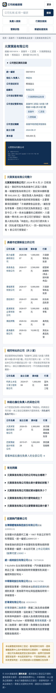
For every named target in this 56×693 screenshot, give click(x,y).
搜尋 (49, 12)
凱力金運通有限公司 (10, 258)
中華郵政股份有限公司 (16, 581)
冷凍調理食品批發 (36, 96)
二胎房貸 (21, 607)
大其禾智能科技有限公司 (10, 429)
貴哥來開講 (40, 620)
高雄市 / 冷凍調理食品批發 (21, 38)
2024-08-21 (31, 130)
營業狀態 (15, 29)
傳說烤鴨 (10, 321)
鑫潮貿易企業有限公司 (10, 311)
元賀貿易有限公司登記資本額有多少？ (27, 490)
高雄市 (31, 111)
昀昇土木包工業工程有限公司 (11, 385)
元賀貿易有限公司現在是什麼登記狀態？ (28, 482)
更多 (49, 4)
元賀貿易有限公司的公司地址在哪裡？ (27, 474)
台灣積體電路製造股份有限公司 (21, 525)
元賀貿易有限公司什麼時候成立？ (24, 497)
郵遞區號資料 (40, 586)
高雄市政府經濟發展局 (36, 124)
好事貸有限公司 (13, 602)
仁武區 (41, 111)
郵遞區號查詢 (41, 29)
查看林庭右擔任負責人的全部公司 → (25, 455)
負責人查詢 (14, 21)
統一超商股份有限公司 (16, 560)
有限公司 (30, 89)
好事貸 (8, 607)
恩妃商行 (10, 299)
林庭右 (29, 77)
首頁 (4, 38)
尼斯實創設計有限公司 (10, 445)
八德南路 (32, 117)
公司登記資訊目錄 (18, 62)
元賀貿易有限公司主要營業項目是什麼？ (28, 505)
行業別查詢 (41, 21)
